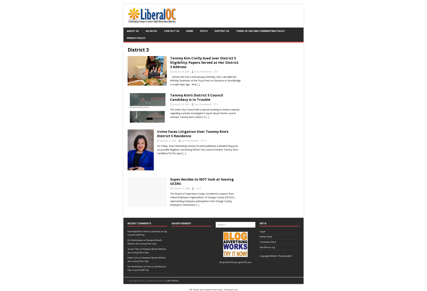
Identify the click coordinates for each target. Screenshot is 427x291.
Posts (204, 31)
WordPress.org (267, 247)
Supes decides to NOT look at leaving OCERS (202, 181)
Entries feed (266, 236)
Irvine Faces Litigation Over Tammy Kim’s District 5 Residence (193, 133)
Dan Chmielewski (203, 71)
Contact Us (171, 31)
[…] (198, 84)
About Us (133, 31)
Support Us (222, 31)
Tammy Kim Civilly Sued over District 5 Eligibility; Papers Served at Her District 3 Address (204, 62)
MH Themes (172, 280)
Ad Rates (151, 31)
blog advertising (228, 262)
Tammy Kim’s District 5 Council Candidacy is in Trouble (196, 97)
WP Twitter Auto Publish (200, 289)
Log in (263, 231)
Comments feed (268, 241)
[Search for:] (235, 224)
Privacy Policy (136, 38)
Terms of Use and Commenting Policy (260, 31)
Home (189, 31)
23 (205, 140)
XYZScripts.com (231, 289)
